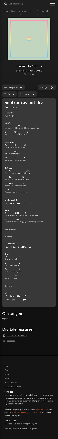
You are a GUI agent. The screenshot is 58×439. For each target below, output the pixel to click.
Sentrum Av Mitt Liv (25, 12)
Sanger (13, 11)
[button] (9, 94)
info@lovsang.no (30, 423)
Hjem (7, 11)
